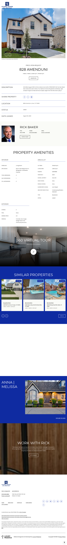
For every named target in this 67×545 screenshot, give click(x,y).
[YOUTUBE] (50, 501)
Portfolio (19, 502)
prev (6, 54)
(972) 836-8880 (33, 132)
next (9, 54)
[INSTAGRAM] (43, 501)
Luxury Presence (37, 537)
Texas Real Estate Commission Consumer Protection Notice (14, 515)
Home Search (29, 502)
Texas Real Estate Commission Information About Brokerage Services (16, 517)
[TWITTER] (54, 501)
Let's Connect (5, 504)
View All (62, 316)
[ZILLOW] (57, 501)
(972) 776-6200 (22, 512)
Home (3, 502)
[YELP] (43, 505)
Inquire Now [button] (33, 78)
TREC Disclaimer (5, 518)
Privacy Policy (61, 537)
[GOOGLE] (61, 501)
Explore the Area (60, 418)
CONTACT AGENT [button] (24, 136)
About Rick (10, 502)
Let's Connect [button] (33, 455)
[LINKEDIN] (47, 501)
